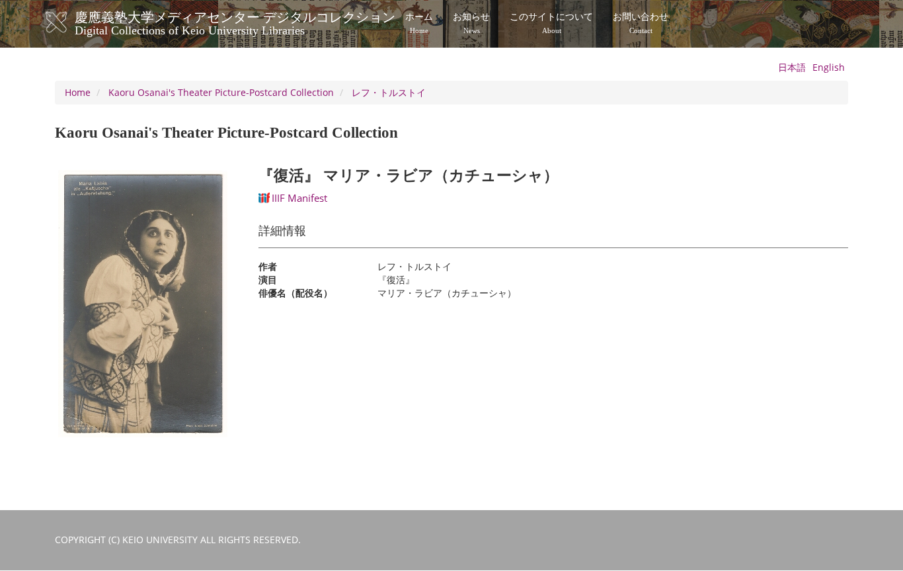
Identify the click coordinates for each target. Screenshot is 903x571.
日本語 (792, 67)
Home (78, 92)
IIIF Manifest (299, 197)
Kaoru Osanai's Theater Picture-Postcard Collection (221, 92)
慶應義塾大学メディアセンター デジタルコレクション (235, 22)
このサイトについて (551, 23)
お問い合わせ (640, 23)
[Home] (70, 22)
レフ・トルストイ (389, 92)
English (828, 67)
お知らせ (471, 23)
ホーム (419, 23)
